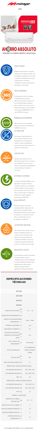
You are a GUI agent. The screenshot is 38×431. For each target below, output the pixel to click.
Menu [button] (20, 9)
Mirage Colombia (19, 4)
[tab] (19, 291)
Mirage (18, 428)
